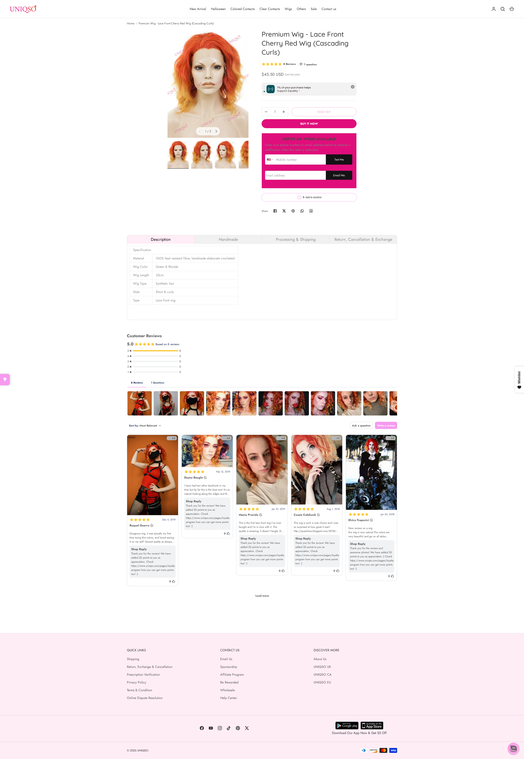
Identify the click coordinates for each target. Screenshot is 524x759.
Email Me (339, 175)
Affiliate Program (232, 674)
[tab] (161, 239)
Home (130, 23)
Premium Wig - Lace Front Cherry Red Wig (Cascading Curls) (176, 23)
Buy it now (309, 124)
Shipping (133, 659)
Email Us (226, 659)
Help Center (228, 698)
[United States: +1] (270, 159)
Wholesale (227, 690)
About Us (320, 659)
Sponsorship (228, 666)
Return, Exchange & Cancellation (149, 666)
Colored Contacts (242, 9)
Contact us (329, 9)
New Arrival (198, 9)
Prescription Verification (143, 674)
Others (301, 9)
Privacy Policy (136, 682)
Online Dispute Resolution (145, 698)
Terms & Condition (139, 690)
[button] (513, 748)
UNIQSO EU (322, 682)
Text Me (339, 159)
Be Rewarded (229, 682)
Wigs (288, 9)
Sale (314, 9)
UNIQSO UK (322, 666)
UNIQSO (142, 750)
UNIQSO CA (323, 674)
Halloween (218, 9)
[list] (207, 84)
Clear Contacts (270, 9)
